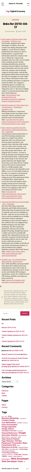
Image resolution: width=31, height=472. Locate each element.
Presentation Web (9, 445)
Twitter (4, 395)
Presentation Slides (19, 443)
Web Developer (20, 458)
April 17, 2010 (22, 31)
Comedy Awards (22, 418)
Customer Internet (15, 292)
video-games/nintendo (10, 196)
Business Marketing (10, 418)
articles (18, 198)
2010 (19, 122)
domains (18, 280)
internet (16, 120)
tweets (24, 454)
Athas (6, 416)
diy (15, 192)
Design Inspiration (9, 427)
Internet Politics (22, 298)
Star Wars (5, 449)
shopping (11, 101)
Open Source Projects (11, 439)
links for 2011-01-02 (9, 327)
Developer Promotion (9, 431)
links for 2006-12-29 (15, 350)
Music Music (13, 437)
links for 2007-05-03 (21, 372)
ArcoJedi (11, 31)
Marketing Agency (18, 300)
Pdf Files (18, 441)
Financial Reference (10, 433)
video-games (21, 194)
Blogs (10, 416)
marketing (21, 99)
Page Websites (8, 441)
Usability (10, 456)
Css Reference (9, 422)
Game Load (22, 296)
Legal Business (8, 300)
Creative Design (8, 420)
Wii (16, 303)
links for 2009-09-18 (11, 360)
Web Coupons (11, 302)
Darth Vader (25, 422)
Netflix (19, 437)
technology (25, 122)
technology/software (9, 124)
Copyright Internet (18, 291)
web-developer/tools (16, 282)
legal (9, 122)
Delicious (15, 19)
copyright (9, 120)
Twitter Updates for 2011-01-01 (13, 341)
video (23, 124)
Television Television (7, 454)
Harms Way (7, 298)
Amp (3, 416)
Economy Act (14, 294)
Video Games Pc (17, 456)
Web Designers (6, 459)
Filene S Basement (13, 296)
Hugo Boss (14, 298)
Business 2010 (8, 291)
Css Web (19, 422)
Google (22, 433)
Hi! (3, 324)
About (25, 354)
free (13, 280)
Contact (4, 407)
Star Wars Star (14, 449)
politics (21, 120)
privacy (17, 101)
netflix (8, 252)
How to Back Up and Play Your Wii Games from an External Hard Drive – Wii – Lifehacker (15, 130)
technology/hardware (9, 194)
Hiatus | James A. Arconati (11, 354)
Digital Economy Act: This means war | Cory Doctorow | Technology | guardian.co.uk (15, 107)
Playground (6, 443)
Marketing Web (22, 435)
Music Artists (6, 437)
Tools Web (18, 454)
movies (13, 252)
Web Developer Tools (21, 302)
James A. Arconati (15, 3)
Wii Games (20, 303)
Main (3, 393)
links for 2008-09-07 (21, 366)
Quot (18, 445)
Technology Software (10, 453)
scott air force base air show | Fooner (15, 358)
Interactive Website (10, 435)
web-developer (11, 95)
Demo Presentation (9, 425)
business (5, 101)
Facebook (20, 430)
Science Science (23, 447)
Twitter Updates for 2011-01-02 (13, 331)
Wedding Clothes (9, 303)
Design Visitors (8, 429)
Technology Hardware (8, 451)
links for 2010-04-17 (15, 25)
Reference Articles (10, 447)
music (18, 124)
